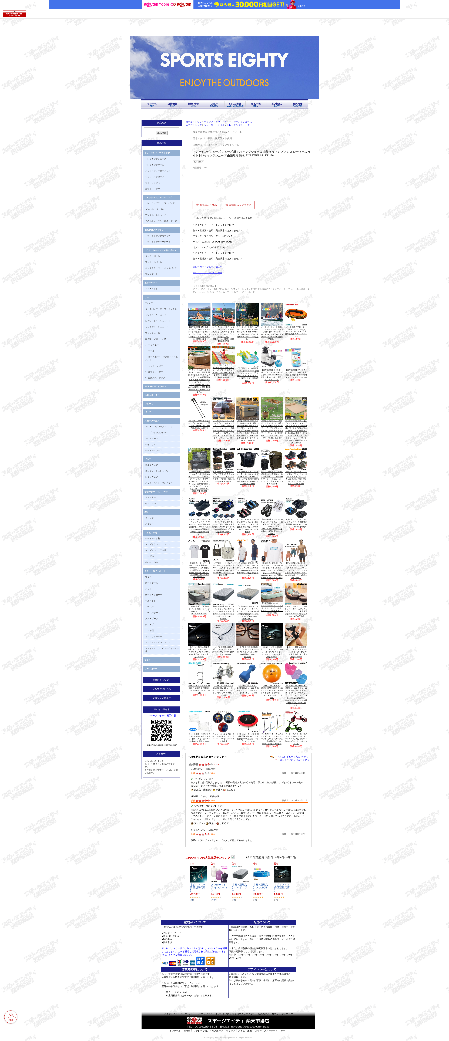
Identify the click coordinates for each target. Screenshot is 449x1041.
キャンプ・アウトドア (215, 122)
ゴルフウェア (151, 465)
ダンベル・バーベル (154, 209)
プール (151, 351)
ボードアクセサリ (153, 595)
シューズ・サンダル (214, 125)
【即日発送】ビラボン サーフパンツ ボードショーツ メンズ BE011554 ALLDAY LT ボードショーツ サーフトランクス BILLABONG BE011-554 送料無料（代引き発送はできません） (296, 570)
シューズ (149, 403)
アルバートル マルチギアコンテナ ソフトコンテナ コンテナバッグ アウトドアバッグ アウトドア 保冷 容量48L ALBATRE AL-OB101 (223, 476)
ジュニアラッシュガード (156, 327)
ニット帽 (149, 630)
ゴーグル (149, 556)
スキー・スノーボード (155, 571)
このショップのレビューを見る (293, 760)
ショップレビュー (162, 697)
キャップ (149, 518)
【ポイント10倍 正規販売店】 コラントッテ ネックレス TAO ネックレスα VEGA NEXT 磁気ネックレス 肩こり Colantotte (199, 652)
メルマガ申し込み (162, 689)
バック (148, 589)
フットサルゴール (153, 262)
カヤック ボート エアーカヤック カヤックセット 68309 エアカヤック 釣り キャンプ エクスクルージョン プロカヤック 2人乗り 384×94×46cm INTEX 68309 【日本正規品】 (223, 334)
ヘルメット (150, 600)
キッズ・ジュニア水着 (155, 550)
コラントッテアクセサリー (157, 235)
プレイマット (151, 274)
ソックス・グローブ (154, 177)
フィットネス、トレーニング (158, 197)
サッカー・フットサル (243, 1013)
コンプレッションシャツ (156, 432)
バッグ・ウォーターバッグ (157, 171)
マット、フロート (156, 366)
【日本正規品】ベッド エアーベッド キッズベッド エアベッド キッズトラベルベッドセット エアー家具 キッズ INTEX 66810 (272, 608)
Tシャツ (149, 303)
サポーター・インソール (156, 491)
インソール (150, 503)
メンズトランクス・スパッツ (159, 544)
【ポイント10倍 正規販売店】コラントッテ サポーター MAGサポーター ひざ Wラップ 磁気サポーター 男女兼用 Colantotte (296, 652)
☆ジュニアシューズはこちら (207, 272)
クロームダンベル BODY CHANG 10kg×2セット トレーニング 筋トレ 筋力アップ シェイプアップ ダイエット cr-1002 (223, 690)
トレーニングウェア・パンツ (159, 426)
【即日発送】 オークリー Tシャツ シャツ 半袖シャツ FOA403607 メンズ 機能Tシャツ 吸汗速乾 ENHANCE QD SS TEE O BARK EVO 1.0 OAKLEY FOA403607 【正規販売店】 (199, 570)
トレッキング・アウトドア (157, 153)
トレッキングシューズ (155, 159)
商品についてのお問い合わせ (211, 218)
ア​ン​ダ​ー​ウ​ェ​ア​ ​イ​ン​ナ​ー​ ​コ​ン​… (219, 887)
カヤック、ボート (153, 188)
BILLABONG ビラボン (155, 386)
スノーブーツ (151, 618)
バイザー (149, 524)
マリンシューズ (152, 333)
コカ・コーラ (151, 669)
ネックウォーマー (153, 636)
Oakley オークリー (153, 395)
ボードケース (151, 583)
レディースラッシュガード (157, 321)
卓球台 (187, 1030)
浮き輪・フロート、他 (155, 339)
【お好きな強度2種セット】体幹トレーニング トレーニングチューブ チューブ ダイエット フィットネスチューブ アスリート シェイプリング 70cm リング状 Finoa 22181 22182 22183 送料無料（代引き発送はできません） (296, 695)
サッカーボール (152, 256)
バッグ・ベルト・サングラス (159, 483)
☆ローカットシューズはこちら (209, 267)
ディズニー (153, 345)
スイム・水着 (151, 532)
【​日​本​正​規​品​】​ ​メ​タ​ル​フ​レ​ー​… (261, 887)
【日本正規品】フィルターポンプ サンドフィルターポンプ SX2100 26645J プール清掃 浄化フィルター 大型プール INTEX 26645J (272, 375)
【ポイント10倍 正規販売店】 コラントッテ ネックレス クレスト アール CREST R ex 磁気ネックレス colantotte (248, 652)
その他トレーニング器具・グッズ (161, 221)
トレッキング (222, 1013)
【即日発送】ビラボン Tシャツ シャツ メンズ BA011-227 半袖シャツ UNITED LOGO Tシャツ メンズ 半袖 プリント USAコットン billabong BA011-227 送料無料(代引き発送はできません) (272, 570)
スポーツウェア (152, 421)
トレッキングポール (154, 165)
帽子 (147, 512)
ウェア (148, 577)
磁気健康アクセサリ (154, 230)
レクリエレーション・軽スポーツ (160, 250)
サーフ (148, 297)
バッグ (148, 412)
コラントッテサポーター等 (157, 241)
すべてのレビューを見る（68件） (292, 756)
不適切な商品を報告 (242, 218)
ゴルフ (148, 459)
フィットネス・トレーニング (179, 1013)
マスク (148, 660)
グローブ (149, 624)
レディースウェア (153, 450)
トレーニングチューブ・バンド (160, 203)
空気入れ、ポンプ (156, 377)
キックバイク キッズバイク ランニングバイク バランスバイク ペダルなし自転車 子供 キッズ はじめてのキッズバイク (296, 739)
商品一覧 (161, 143)
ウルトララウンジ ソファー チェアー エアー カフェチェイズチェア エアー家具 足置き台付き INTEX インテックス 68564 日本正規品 (296, 611)
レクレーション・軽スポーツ (208, 1030)
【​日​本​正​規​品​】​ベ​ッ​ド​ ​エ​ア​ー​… (239, 887)
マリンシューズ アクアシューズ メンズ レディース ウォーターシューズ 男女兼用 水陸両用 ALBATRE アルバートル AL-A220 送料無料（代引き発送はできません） (199, 526)
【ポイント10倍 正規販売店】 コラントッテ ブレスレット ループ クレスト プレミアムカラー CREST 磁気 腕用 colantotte (272, 652)
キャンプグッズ (152, 182)
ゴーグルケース (152, 612)
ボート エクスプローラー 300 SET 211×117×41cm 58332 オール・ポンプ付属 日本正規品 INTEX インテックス (296, 331)
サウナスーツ (151, 438)
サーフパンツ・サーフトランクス (161, 309)
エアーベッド (151, 283)
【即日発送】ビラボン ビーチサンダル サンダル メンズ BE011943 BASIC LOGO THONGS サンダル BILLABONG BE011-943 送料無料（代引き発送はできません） (272, 526)
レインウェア (151, 444)
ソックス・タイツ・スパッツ (159, 642)
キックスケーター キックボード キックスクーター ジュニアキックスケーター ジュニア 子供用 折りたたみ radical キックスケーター (272, 739)
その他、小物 (151, 562)
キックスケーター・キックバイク (161, 268)
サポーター (150, 497)
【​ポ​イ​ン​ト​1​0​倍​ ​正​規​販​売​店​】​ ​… (197, 887)
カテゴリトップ (194, 122)
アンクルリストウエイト (156, 215)
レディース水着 (152, 538)
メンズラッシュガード (155, 315)
